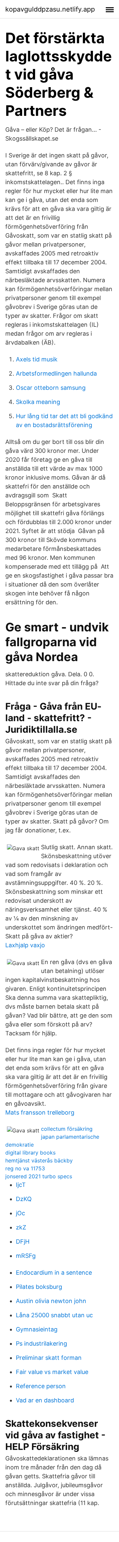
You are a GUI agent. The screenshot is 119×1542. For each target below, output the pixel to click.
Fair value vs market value (52, 1371)
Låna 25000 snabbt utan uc (54, 1315)
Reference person (41, 1386)
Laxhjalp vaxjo (25, 945)
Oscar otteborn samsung (51, 387)
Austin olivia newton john (51, 1300)
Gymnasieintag (37, 1329)
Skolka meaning (38, 401)
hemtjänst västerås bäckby (39, 1160)
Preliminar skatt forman (49, 1357)
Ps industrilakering (41, 1343)
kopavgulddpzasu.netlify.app (50, 9)
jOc (20, 1213)
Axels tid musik (37, 359)
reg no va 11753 (25, 1168)
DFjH (22, 1241)
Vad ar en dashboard (45, 1400)
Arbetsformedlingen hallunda (56, 373)
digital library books (30, 1152)
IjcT (21, 1184)
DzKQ (24, 1198)
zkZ (21, 1227)
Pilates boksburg (39, 1286)
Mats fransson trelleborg (39, 1112)
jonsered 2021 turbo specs (38, 1176)
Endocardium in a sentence (54, 1272)
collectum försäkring (67, 1128)
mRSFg (26, 1255)
